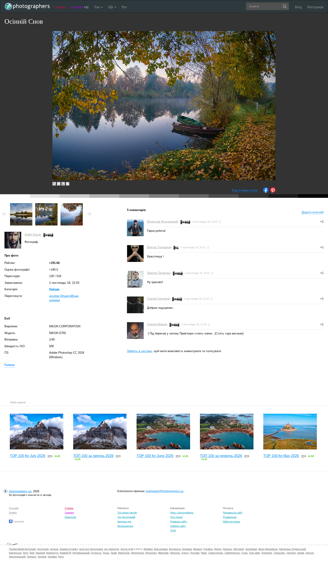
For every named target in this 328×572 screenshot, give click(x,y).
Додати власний (313, 212)
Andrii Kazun (33, 234)
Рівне (204, 552)
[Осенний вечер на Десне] (21, 205)
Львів (114, 552)
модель (54, 549)
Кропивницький (81, 552)
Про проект (176, 517)
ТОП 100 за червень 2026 (221, 456)
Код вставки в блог (245, 190)
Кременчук (52, 552)
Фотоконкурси (125, 526)
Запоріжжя (251, 549)
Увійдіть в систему (139, 351)
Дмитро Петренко (158, 273)
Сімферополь (232, 552)
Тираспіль (279, 552)
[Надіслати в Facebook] (265, 191)
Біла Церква (161, 549)
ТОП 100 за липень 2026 (93, 456)
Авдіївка (148, 549)
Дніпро (217, 549)
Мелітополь (137, 552)
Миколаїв (163, 552)
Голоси (9, 365)
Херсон (309, 552)
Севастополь (215, 552)
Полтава (194, 552)
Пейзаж (54, 289)
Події (173, 530)
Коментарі (70, 517)
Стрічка (60, 6)
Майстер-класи (231, 521)
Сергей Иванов (157, 324)
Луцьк (106, 552)
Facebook (18, 521)
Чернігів (41, 556)
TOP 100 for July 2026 (27, 456)
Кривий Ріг (65, 552)
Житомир (238, 549)
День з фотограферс (182, 512)
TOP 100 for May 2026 (281, 456)
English (13, 512)
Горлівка (208, 549)
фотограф (43, 549)
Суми (244, 552)
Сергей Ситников (158, 298)
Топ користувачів (127, 512)
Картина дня (124, 521)
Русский (13, 508)
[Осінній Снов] (46, 205)
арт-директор (111, 549)
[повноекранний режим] (67, 184)
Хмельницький (17, 556)
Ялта (61, 556)
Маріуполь (124, 552)
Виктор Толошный (159, 247)
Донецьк (227, 549)
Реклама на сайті (232, 512)
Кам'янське (15, 552)
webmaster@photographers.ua (164, 491)
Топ (97, 6)
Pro (124, 6)
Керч (25, 552)
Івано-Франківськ (268, 549)
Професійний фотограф (22, 549)
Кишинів (40, 552)
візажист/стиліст (69, 549)
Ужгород (291, 552)
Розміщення (230, 517)
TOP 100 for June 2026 (155, 456)
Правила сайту (178, 521)
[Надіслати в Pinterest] (273, 191)
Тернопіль (266, 552)
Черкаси (31, 556)
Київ (32, 552)
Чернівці (52, 556)
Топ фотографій (126, 517)
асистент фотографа (91, 549)
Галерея (80, 6)
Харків (300, 552)
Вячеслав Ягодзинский (162, 221)
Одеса (185, 552)
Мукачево (151, 552)
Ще (111, 6)
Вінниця (197, 549)
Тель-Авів (254, 552)
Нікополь (175, 552)
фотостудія (126, 549)
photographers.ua (20, 491)
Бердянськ (175, 549)
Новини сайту (178, 526)
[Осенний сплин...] (71, 205)
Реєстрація (315, 6)
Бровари (187, 549)
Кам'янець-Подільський (292, 549)
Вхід (298, 6)
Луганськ (96, 552)
